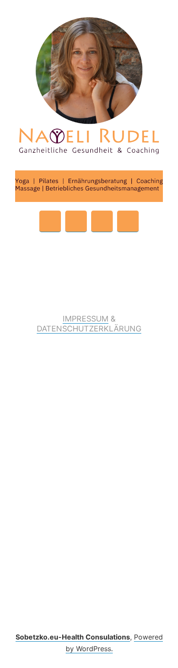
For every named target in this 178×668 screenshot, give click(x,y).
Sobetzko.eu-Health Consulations (73, 637)
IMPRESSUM (85, 318)
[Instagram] (128, 221)
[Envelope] (76, 221)
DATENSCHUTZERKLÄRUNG (89, 328)
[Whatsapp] (50, 221)
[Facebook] (102, 221)
